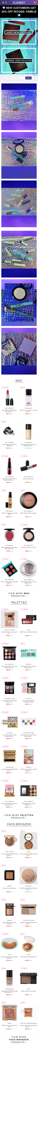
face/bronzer (19, 824)
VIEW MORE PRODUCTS (19, 594)
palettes (19, 602)
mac (19, 380)
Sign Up (28, 78)
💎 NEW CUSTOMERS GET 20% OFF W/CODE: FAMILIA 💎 (19, 11)
